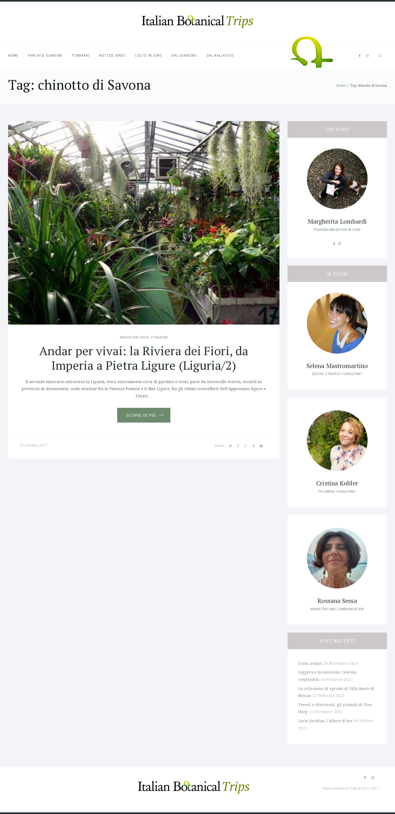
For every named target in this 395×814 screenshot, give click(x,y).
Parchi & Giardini (45, 55)
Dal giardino (184, 55)
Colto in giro (148, 55)
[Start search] (380, 56)
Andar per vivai (134, 337)
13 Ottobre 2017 (33, 445)
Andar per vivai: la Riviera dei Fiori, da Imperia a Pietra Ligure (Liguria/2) (143, 358)
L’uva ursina (310, 663)
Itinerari (80, 55)
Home (13, 55)
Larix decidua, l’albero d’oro (325, 721)
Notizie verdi (112, 55)
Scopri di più (141, 415)
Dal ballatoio (220, 55)
